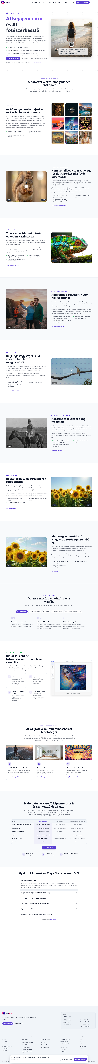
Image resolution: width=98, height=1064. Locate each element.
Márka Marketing (45, 1039)
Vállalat (81, 1048)
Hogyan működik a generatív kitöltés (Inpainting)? (36, 893)
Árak (50, 2)
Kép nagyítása (55, 571)
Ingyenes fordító (26, 1047)
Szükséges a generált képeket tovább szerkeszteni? (36, 914)
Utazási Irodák (64, 1041)
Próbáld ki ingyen (7, 1023)
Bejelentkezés (18, 1023)
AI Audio (4, 1044)
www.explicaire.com (85, 1024)
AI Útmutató (56, 2)
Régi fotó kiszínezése (57, 450)
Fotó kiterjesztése (10, 508)
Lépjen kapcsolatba (85, 1026)
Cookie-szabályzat (15, 1061)
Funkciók (33, 2)
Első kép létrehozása (11, 141)
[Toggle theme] (91, 2)
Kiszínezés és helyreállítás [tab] (74, 611)
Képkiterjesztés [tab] (58, 611)
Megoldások (42, 2)
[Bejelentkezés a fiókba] (73, 2)
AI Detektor (5, 1051)
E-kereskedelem (45, 1045)
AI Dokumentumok (7, 1046)
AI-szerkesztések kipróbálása (59, 205)
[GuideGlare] (7, 1013)
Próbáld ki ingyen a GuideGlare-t (49, 987)
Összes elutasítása (67, 1059)
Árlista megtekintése (36, 62)
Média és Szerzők (64, 1044)
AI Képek (4, 1041)
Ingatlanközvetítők (65, 1039)
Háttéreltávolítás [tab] (35, 611)
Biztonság (63, 1049)
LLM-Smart (63, 1051)
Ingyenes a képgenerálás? (29, 880)
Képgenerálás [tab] (22, 611)
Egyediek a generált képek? (29, 909)
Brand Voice (25, 1039)
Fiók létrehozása (13, 58)
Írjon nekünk (53, 919)
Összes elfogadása (80, 1059)
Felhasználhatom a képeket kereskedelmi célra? (35, 903)
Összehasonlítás (84, 1046)
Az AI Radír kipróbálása (57, 326)
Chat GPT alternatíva (27, 1045)
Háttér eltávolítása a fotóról (12, 265)
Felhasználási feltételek (26, 1061)
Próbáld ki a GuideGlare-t (83, 2)
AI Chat (4, 1039)
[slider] (26, 186)
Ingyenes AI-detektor (27, 1049)
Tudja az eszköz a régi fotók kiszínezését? (33, 898)
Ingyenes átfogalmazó (27, 1051)
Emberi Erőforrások (46, 1047)
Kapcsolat (64, 2)
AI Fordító (5, 1048)
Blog (81, 1041)
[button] (95, 2)
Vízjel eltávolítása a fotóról (12, 390)
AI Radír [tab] (47, 611)
